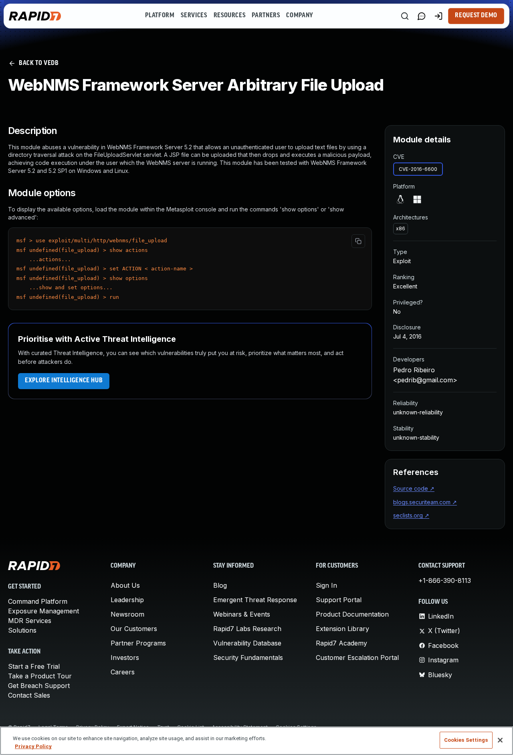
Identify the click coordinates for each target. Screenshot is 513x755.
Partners (266, 15)
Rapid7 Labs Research (247, 629)
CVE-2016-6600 (418, 169)
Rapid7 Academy (341, 643)
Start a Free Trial (34, 666)
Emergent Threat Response (255, 600)
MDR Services (29, 621)
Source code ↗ (413, 488)
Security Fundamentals (248, 658)
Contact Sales (29, 695)
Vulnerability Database (247, 643)
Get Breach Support (39, 686)
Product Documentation (352, 614)
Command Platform (37, 601)
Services (194, 15)
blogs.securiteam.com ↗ (425, 502)
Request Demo (476, 15)
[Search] (405, 16)
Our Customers (134, 629)
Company (299, 15)
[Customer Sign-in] (438, 16)
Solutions (22, 630)
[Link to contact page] (421, 16)
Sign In (326, 585)
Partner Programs (138, 643)
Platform (159, 15)
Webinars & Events (241, 614)
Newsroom (127, 614)
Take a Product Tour (40, 676)
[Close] (500, 740)
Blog (220, 585)
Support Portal (339, 600)
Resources (230, 15)
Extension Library (342, 629)
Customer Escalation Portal (357, 658)
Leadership (127, 600)
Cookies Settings (466, 740)
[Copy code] (358, 241)
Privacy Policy (33, 746)
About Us (125, 585)
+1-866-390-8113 (444, 580)
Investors (125, 658)
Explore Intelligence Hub (64, 381)
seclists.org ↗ (411, 515)
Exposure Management (43, 611)
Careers (123, 672)
